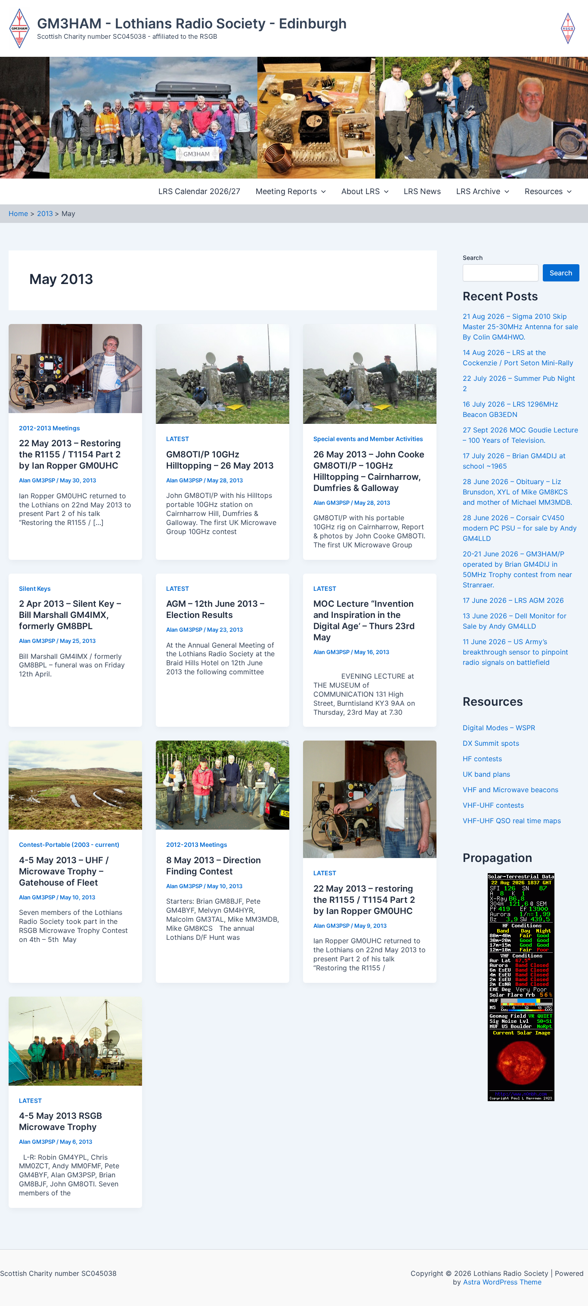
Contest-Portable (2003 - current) (69, 844)
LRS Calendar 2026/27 (199, 191)
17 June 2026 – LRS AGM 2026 (513, 600)
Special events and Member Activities (368, 438)
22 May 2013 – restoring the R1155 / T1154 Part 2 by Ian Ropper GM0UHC (364, 899)
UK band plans (486, 774)
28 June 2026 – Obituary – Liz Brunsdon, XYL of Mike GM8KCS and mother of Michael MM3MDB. (517, 491)
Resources (544, 191)
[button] (321, 191)
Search (473, 257)
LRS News (422, 191)
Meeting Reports (286, 191)
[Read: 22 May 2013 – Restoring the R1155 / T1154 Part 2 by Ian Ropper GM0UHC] (75, 368)
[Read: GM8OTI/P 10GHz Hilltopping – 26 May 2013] (222, 373)
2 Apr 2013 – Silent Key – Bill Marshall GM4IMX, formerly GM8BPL (70, 615)
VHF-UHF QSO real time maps (512, 820)
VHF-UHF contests (493, 805)
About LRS (360, 191)
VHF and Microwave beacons (510, 789)
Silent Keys (35, 588)
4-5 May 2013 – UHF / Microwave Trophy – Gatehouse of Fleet (64, 871)
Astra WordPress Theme (502, 1282)
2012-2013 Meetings (49, 428)
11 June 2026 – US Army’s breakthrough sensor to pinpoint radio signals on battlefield (515, 652)
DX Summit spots (491, 743)
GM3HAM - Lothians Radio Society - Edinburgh (192, 23)
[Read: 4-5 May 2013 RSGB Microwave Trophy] (75, 1040)
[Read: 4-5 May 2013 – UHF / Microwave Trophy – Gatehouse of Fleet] (75, 784)
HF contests (482, 758)
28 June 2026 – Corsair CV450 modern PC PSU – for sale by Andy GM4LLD (520, 528)
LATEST (177, 438)
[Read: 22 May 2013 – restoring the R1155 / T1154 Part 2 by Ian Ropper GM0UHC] (369, 798)
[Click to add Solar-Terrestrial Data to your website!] (521, 986)
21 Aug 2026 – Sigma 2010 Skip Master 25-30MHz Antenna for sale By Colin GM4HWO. (520, 326)
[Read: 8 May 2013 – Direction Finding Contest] (222, 784)
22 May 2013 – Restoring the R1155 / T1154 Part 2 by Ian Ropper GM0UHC (70, 454)
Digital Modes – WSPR (499, 727)
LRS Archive (478, 191)
